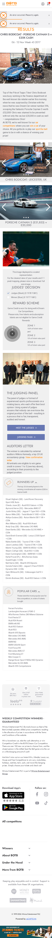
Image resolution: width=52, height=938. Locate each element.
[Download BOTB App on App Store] (13, 797)
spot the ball (41, 129)
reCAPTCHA (31, 918)
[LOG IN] (43, 4)
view (28, 281)
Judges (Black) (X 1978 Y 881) (24, 293)
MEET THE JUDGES (25, 427)
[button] (23, 174)
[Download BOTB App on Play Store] (13, 807)
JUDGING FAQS (25, 437)
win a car (34, 125)
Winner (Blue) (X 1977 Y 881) (23, 297)
